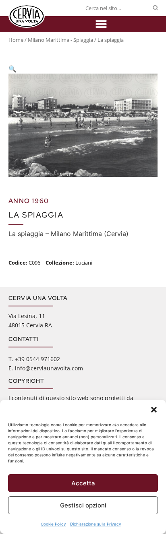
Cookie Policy (53, 524)
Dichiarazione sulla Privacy (95, 524)
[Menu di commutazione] (101, 24)
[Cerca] (155, 8)
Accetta (83, 483)
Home (15, 39)
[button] (154, 410)
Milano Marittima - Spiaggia (60, 39)
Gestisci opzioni (83, 505)
